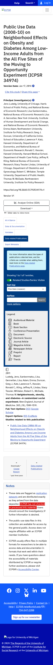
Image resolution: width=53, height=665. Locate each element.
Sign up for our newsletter (26, 617)
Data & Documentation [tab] (15, 226)
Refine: (11, 295)
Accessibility (10, 603)
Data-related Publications (16, 238)
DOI (28, 408)
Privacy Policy (26, 603)
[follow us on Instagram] (17, 591)
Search (41, 300)
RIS (26, 416)
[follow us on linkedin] (35, 591)
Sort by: (11, 284)
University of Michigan (36, 650)
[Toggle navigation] (47, 10)
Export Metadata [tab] (12, 244)
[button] (33, 86)
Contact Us (42, 603)
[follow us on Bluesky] (26, 596)
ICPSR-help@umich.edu (28, 606)
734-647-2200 (26, 610)
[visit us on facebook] (9, 591)
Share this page (30, 91)
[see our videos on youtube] (43, 591)
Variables (9, 232)
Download (25, 208)
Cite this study (12, 91)
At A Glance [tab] (10, 220)
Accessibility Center (28, 569)
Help (11, 606)
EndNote (32, 416)
